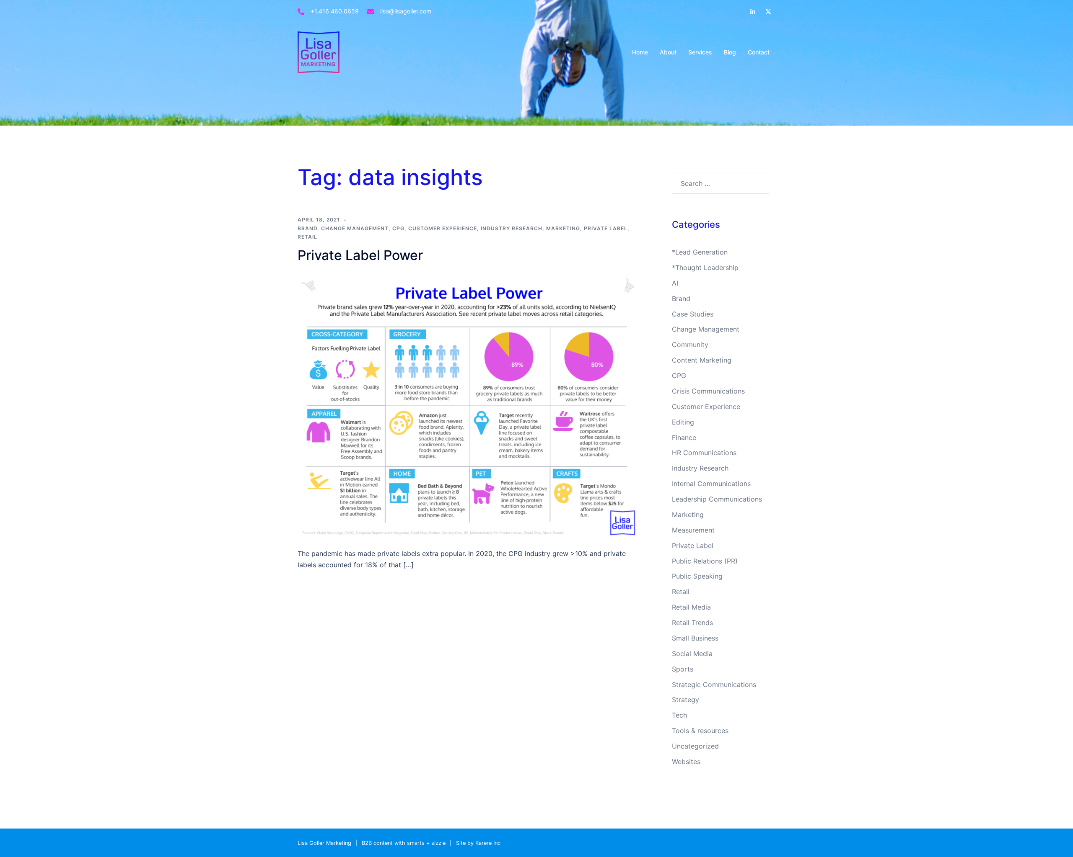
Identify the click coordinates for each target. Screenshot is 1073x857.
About (668, 52)
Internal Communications (711, 483)
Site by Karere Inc (478, 843)
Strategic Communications (714, 684)
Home (640, 52)
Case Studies (692, 314)
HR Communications (704, 452)
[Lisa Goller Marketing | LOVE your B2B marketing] (319, 51)
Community (690, 344)
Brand (307, 228)
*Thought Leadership (705, 267)
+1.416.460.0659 (335, 11)
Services (700, 52)
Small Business (695, 638)
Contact (759, 52)
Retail (307, 237)
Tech (679, 715)
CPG (398, 228)
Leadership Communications (717, 499)
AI (675, 283)
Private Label (605, 228)
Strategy (685, 699)
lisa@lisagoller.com (405, 11)
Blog (730, 52)
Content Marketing (701, 360)
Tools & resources (700, 730)
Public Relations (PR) (705, 561)
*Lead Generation (700, 252)
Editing (683, 422)
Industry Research (511, 228)
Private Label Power (360, 255)
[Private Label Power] (469, 405)
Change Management (355, 228)
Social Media (692, 653)
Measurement (693, 530)
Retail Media (691, 607)
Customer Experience (442, 228)
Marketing (563, 228)
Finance (684, 437)
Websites (686, 761)
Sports (682, 669)
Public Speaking (697, 576)
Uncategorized (695, 746)
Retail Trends (692, 622)
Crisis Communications (708, 391)
